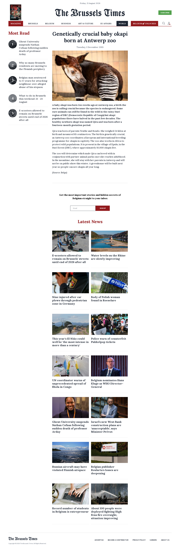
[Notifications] (169, 23)
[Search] (163, 23)
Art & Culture (85, 23)
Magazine (16, 23)
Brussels (33, 23)
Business (66, 23)
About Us (165, 540)
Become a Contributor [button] (118, 540)
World (122, 23)
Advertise (99, 540)
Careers (153, 540)
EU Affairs (105, 23)
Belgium (49, 23)
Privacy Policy (139, 540)
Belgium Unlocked (144, 23)
